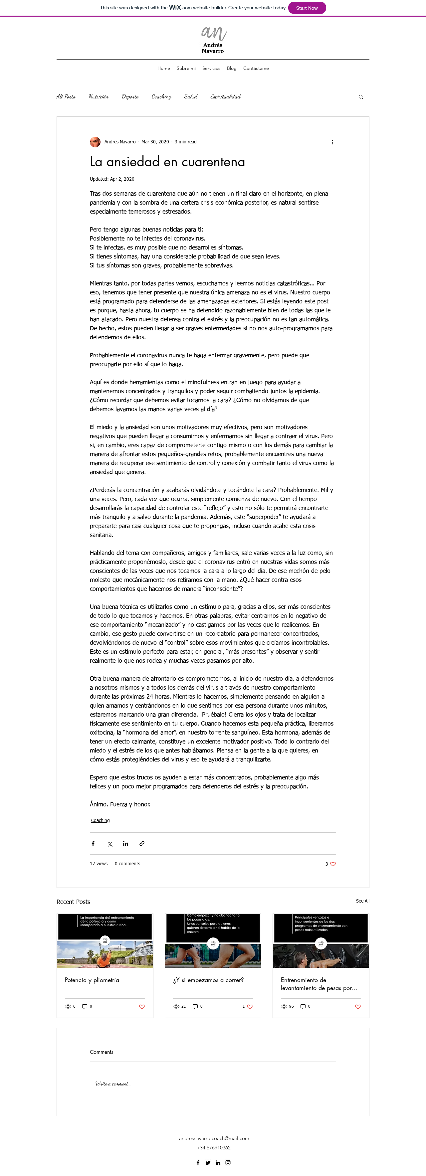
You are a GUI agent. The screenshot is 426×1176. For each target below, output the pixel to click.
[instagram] (228, 1162)
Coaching (161, 96)
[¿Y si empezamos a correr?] (213, 941)
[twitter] (208, 1162)
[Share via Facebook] (93, 843)
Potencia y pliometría (92, 980)
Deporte (130, 96)
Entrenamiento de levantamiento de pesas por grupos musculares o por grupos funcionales (316, 984)
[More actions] (332, 142)
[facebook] (198, 1162)
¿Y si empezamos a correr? (208, 980)
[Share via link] (142, 843)
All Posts (66, 96)
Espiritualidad (226, 96)
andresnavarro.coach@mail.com (214, 1138)
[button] (361, 96)
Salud (190, 96)
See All (362, 901)
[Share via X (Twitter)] (109, 843)
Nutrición (98, 96)
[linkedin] (218, 1162)
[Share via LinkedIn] (125, 843)
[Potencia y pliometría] (105, 941)
